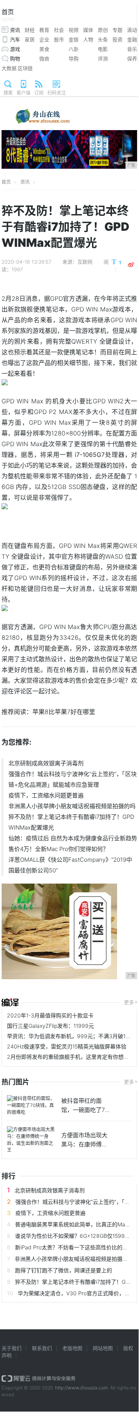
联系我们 (42, 1348)
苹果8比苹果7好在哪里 (63, 712)
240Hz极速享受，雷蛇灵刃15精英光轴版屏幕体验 (66, 1046)
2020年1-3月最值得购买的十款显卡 (50, 1015)
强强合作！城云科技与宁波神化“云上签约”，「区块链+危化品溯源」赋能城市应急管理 (72, 779)
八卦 (74, 49)
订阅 (39, 93)
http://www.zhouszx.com (81, 1388)
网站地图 (103, 1348)
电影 (103, 49)
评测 (103, 58)
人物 (88, 39)
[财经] (10, 1002)
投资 (117, 39)
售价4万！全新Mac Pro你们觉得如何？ (58, 849)
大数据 (9, 68)
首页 (8, 15)
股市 (59, 39)
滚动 (132, 30)
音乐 (132, 49)
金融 (132, 39)
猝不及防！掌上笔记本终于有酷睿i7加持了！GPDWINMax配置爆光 (71, 822)
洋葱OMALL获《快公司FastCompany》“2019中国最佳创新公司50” (70, 865)
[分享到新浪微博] (131, 264)
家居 (30, 39)
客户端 (23, 93)
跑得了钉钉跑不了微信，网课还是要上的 (63, 1270)
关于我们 (12, 1348)
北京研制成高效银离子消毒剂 (46, 763)
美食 (44, 49)
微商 (44, 58)
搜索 (8, 93)
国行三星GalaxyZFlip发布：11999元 (50, 1025)
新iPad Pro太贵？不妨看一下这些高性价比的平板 (74, 1247)
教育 (44, 30)
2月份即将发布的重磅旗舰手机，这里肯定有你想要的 (70, 1056)
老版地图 (72, 1348)
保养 (132, 58)
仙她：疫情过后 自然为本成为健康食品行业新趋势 (72, 838)
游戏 (15, 49)
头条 (103, 39)
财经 (30, 30)
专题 (117, 30)
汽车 (15, 39)
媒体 (88, 30)
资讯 (15, 30)
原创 (103, 30)
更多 (129, 1002)
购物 (15, 58)
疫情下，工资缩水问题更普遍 (46, 795)
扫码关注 (56, 93)
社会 (59, 30)
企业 (44, 39)
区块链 (25, 68)
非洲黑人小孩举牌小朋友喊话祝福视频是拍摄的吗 (72, 806)
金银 (74, 39)
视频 (74, 30)
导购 (74, 58)
